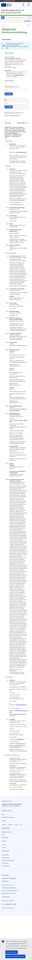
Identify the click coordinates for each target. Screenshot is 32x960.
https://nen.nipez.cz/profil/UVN (18, 409)
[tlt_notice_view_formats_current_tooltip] (26, 123)
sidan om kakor (15, 943)
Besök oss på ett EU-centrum (9, 893)
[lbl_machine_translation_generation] (23, 113)
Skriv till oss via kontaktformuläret (9, 890)
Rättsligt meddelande (7, 832)
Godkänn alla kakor (11, 952)
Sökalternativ (27, 21)
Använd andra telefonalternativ (9, 887)
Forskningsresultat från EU (8, 860)
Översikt (4, 847)
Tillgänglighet (5, 837)
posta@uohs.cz (20, 739)
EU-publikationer (6, 866)
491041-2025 (15, 45)
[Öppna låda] (3, 26)
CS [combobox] (6, 90)
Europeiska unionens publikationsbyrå (12, 804)
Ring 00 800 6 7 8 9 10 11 (8, 885)
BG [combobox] (6, 103)
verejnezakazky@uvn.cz (18, 75)
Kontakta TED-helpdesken (8, 817)
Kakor (3, 834)
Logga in (23, 5)
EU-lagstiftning (5, 855)
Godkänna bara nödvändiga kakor (15, 956)
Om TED (4, 844)
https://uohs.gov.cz (20, 743)
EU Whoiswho (5, 863)
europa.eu (13, 878)
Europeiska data (5, 857)
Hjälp (3, 814)
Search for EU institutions (8, 900)
